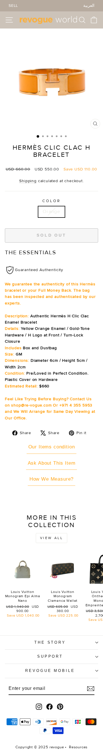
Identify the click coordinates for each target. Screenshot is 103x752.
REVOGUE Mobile (50, 670)
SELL (13, 5)
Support (50, 656)
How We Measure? (51, 479)
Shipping (28, 180)
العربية (88, 5)
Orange (51, 211)
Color (51, 201)
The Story (50, 642)
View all (51, 538)
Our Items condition (51, 447)
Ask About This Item (52, 463)
